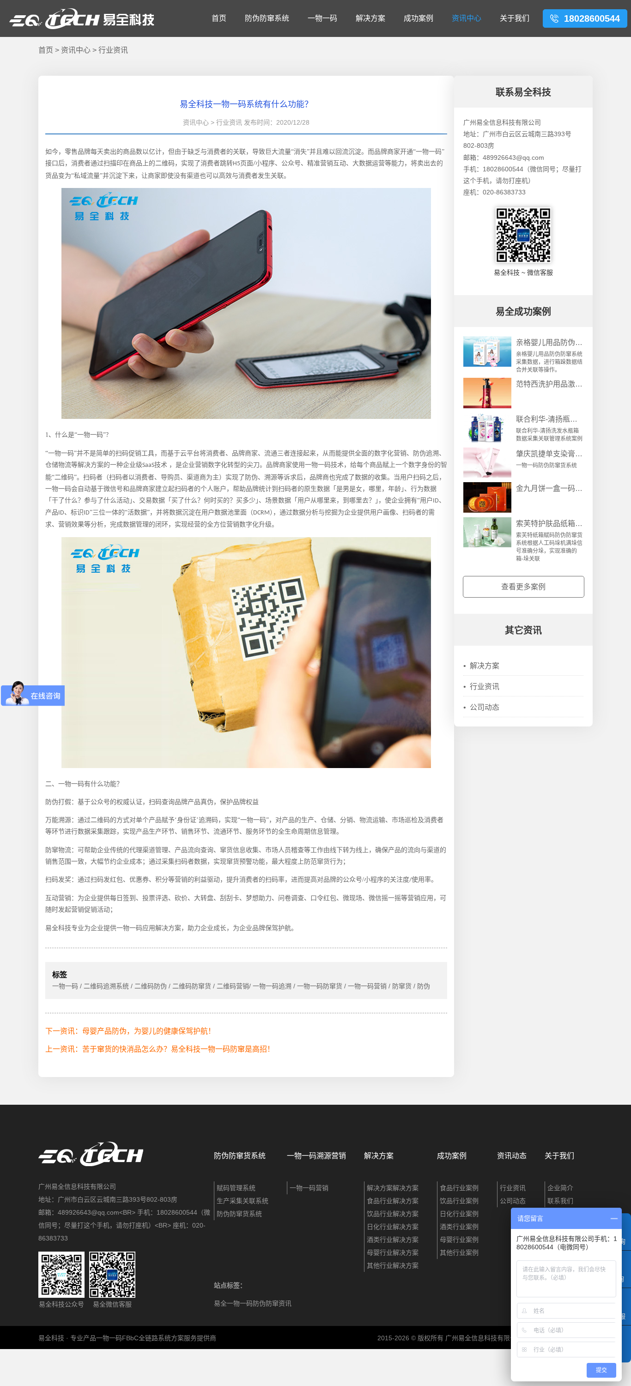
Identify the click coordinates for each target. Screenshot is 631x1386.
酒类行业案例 (459, 1226)
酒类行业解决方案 (393, 1239)
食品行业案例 (459, 1188)
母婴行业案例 (459, 1239)
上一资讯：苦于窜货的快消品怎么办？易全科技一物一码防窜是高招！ (159, 1049)
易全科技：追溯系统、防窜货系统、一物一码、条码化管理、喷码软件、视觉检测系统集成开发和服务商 (81, 18)
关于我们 (514, 18)
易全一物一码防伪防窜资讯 (252, 1303)
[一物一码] (246, 765)
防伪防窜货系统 (240, 1156)
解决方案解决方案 (393, 1188)
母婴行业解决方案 (393, 1252)
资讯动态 (512, 1156)
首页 (219, 18)
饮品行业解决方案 (393, 1213)
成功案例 (418, 18)
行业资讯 (113, 50)
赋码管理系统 (236, 1188)
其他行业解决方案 (393, 1265)
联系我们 (560, 1200)
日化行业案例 (459, 1213)
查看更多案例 (523, 587)
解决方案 (370, 18)
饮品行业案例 (459, 1200)
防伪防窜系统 (267, 18)
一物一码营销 (309, 1188)
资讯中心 (466, 18)
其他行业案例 (459, 1252)
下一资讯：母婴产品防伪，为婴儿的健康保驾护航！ (130, 1031)
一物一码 (322, 18)
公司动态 (481, 707)
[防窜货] (246, 416)
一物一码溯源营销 (316, 1156)
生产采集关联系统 (242, 1200)
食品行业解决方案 (393, 1200)
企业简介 (560, 1188)
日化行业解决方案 (393, 1226)
